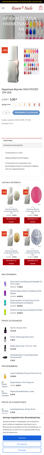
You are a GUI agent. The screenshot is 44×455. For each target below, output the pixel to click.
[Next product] (20, 34)
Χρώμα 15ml (6, 104)
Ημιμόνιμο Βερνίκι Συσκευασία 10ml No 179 (11, 211)
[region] (22, 434)
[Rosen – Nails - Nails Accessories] (22, 8)
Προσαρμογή (22, 444)
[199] (15, 104)
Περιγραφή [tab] (7, 141)
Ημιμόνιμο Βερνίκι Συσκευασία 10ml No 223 (32, 211)
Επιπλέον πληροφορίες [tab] (13, 145)
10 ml (11, 123)
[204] (39, 104)
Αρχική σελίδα (19, 18)
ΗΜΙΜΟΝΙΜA (16, 23)
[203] (34, 104)
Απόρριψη (22, 450)
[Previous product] (24, 34)
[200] (20, 104)
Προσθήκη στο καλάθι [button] (11, 220)
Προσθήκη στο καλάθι (26, 112)
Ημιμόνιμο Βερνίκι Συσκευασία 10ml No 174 (11, 253)
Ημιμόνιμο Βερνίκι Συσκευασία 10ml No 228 (32, 253)
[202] (29, 104)
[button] (3, 8)
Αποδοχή (22, 438)
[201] (24, 104)
